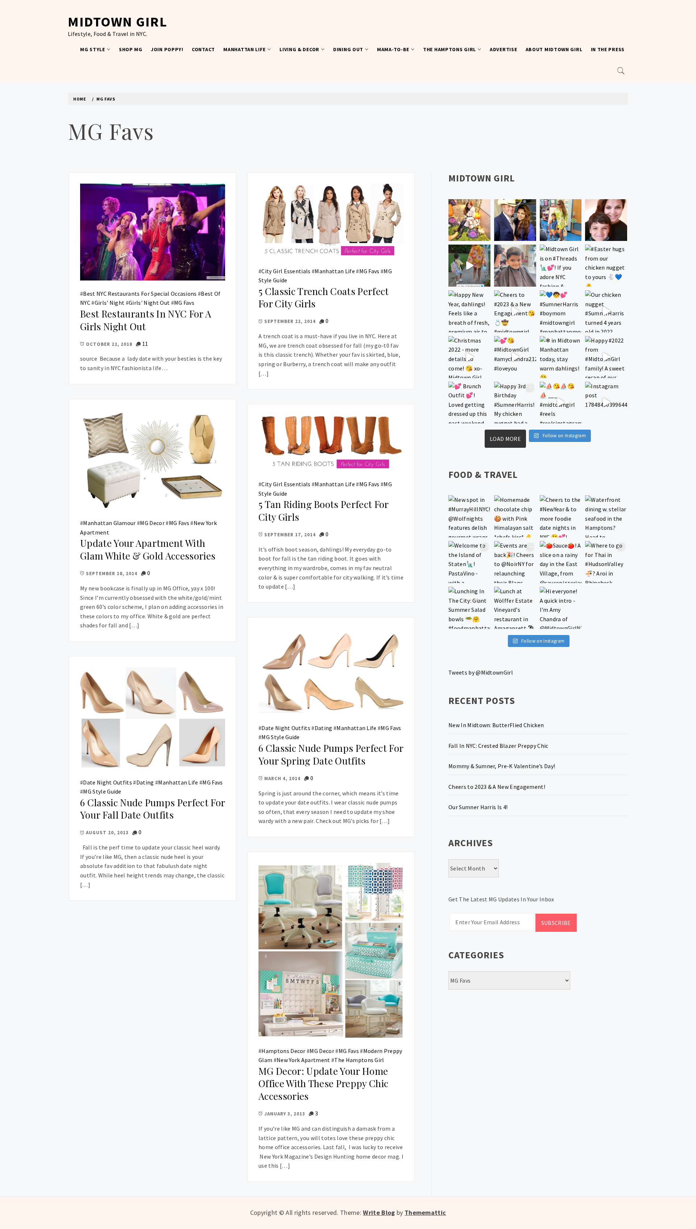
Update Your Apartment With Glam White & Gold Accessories (147, 549)
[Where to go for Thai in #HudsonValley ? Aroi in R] (606, 562)
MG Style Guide (280, 737)
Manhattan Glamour (109, 523)
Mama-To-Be (393, 49)
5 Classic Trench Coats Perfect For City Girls (323, 297)
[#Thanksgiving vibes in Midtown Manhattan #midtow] (469, 220)
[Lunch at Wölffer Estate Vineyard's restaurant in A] (515, 608)
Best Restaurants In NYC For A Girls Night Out (145, 320)
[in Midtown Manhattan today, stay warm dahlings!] (561, 357)
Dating (323, 728)
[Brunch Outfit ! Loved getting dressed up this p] (469, 403)
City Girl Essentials (285, 271)
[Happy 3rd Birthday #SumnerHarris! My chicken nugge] (515, 403)
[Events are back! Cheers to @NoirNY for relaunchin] (515, 562)
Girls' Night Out (149, 302)
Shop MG (130, 49)
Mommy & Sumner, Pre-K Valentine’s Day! (501, 766)
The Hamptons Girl (449, 49)
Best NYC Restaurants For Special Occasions (139, 293)
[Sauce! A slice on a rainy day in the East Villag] (561, 562)
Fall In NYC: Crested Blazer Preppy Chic (498, 745)
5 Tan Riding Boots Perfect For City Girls (323, 510)
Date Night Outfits (285, 728)
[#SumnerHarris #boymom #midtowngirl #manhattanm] (561, 311)
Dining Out (348, 49)
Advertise (503, 49)
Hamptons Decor (283, 1050)
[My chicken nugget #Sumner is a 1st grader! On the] (561, 220)
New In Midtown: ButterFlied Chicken (496, 725)
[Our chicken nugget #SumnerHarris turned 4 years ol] (606, 311)
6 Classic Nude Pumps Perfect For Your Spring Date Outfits (330, 754)
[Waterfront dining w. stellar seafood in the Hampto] (606, 516)
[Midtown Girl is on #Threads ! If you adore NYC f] (561, 266)
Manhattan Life (244, 49)
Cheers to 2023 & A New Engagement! (496, 786)
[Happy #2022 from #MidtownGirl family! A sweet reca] (606, 357)
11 (145, 343)
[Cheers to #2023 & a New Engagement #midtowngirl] (515, 311)
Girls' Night (110, 302)
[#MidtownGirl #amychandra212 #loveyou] (515, 357)
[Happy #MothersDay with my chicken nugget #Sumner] (606, 220)
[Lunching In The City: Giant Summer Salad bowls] (469, 608)
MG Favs (184, 302)
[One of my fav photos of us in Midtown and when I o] (515, 220)
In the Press (608, 49)
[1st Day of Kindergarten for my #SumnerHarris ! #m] (469, 266)
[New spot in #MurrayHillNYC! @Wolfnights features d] (469, 516)
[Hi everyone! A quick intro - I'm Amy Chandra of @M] (561, 608)
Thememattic (425, 1212)
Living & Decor (299, 49)
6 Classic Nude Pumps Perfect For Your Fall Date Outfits (152, 809)
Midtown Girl (117, 21)
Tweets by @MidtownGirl (480, 672)
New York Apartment (303, 1060)
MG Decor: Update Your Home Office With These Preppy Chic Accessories (323, 1083)
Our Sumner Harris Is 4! (478, 807)
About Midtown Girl (554, 49)
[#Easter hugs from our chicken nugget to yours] (606, 266)
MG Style (92, 49)
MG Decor (152, 523)
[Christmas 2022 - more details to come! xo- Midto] (469, 357)
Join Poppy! (167, 49)
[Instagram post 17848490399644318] (606, 403)
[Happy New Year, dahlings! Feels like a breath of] (469, 311)
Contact (203, 49)
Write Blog (379, 1212)
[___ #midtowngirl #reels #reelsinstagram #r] (561, 403)
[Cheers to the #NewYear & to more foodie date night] (561, 516)
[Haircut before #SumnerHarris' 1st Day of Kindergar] (515, 266)
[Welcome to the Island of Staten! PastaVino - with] (469, 562)
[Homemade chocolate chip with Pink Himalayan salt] (515, 516)
